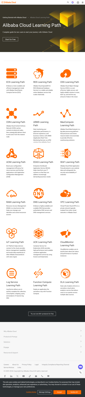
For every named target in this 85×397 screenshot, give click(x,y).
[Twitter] (17, 376)
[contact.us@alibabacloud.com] (36, 376)
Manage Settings (45, 392)
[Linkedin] (11, 376)
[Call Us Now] (42, 376)
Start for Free (10, 39)
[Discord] (48, 376)
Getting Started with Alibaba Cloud (14, 17)
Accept (59, 392)
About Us (15, 364)
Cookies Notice (31, 392)
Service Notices (9, 367)
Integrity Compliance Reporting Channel (55, 364)
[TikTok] (29, 376)
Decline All (74, 392)
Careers (6, 364)
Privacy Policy (26, 364)
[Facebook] (5, 376)
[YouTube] (23, 376)
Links (19, 367)
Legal (37, 364)
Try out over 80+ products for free (42, 314)
